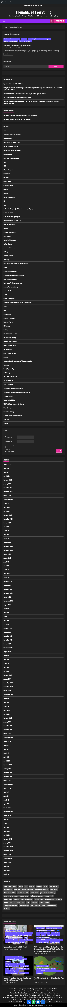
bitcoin (21, 886)
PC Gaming (6, 326)
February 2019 (7, 765)
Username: (8, 437)
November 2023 (8, 550)
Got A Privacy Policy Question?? (30, 995)
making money (24, 896)
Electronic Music (8, 213)
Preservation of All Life (10, 334)
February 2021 (7, 675)
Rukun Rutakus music (9, 345)
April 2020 (6, 710)
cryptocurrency (54, 886)
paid (52, 896)
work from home (52, 905)
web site (37, 905)
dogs (4, 205)
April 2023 (6, 574)
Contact (55, 993)
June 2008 (6, 870)
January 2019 (7, 769)
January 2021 (7, 679)
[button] (3, 21)
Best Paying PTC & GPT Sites (11, 142)
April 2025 (6, 507)
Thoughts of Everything (33, 12)
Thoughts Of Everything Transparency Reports (16, 392)
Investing (24, 39)
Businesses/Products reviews (11, 39)
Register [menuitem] (12, 2)
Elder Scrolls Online (9, 893)
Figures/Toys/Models (9, 232)
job (41, 893)
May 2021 (6, 663)
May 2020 (6, 706)
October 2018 (7, 780)
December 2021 (7, 636)
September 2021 (8, 648)
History (5, 252)
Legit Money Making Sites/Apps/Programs (39, 39)
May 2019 (6, 753)
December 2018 (7, 773)
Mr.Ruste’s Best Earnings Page (18, 993)
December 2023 (8, 546)
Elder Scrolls (53, 889)
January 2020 (7, 722)
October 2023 (7, 554)
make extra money (49, 893)
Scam (27, 902)
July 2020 (6, 698)
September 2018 (8, 784)
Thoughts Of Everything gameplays (13, 388)
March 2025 (6, 511)
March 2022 (6, 624)
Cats (4, 162)
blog (26, 886)
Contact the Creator (12, 995)
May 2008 (6, 874)
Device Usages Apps (9, 197)
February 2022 (7, 628)
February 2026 (7, 480)
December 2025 (8, 488)
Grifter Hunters (7, 244)
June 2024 (6, 527)
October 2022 (7, 597)
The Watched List (8, 380)
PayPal (6, 902)
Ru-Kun (6, 48)
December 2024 (8, 519)
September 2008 (8, 858)
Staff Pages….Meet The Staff (48, 989)
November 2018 (7, 776)
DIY (4, 201)
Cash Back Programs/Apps (11, 158)
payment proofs (49, 899)
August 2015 (7, 815)
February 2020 (7, 718)
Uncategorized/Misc (9, 400)
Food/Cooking (7, 236)
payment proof (39, 899)
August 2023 (7, 558)
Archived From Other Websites (12, 135)
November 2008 (8, 851)
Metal (5, 295)
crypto (45, 886)
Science (5, 357)
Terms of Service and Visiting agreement (17, 1001)
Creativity (6, 178)
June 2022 (6, 613)
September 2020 (8, 695)
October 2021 (7, 644)
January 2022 (7, 632)
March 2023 (6, 577)
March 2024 (6, 538)
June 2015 (6, 819)
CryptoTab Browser (27, 889)
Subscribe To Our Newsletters (52, 1001)
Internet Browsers (8, 256)
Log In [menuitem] (7, 2)
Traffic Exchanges (8, 396)
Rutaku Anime (7, 349)
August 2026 (7, 464)
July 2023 (6, 562)
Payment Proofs (8, 322)
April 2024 (6, 535)
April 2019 (6, 757)
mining (47, 896)
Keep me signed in (11, 446)
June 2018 (6, 796)
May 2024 (6, 531)
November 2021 (7, 640)
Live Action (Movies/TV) (10, 271)
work (43, 905)
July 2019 (6, 745)
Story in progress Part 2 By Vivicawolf (20, 119)
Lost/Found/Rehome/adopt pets (12, 283)
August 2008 (7, 862)
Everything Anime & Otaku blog (12, 220)
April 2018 (6, 804)
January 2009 (7, 843)
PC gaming (17, 902)
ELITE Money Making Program (11, 217)
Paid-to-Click (7, 314)
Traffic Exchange (24, 905)
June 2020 (6, 702)
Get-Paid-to (21, 893)
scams (41, 902)
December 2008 (8, 847)
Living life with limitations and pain (13, 275)
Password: (8, 441)
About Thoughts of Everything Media (26, 989)
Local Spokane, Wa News (10, 279)
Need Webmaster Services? (12, 997)
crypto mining (7, 181)
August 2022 (7, 605)
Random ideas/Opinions (10, 341)
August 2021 (7, 652)
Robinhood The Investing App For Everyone (17, 45)
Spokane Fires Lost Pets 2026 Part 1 (13, 84)
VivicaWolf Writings (8, 412)
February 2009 (7, 839)
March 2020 (6, 714)
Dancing (5, 193)
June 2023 (6, 566)
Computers (6, 174)
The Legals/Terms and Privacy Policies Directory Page (45, 997)
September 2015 (8, 812)
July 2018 (6, 792)
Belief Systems (7, 139)
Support (24, 997)
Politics (5, 330)
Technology (6, 373)
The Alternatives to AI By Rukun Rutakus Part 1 (17, 98)
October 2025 (7, 495)
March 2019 (6, 761)
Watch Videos (60, 21)
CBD (4, 166)
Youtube (6, 909)
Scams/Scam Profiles (9, 353)
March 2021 (6, 671)
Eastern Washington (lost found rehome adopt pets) (18, 209)
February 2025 (7, 515)
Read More (9, 54)
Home (11, 989)
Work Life (6, 420)
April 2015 (6, 827)
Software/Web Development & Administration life (17, 361)
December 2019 (7, 726)
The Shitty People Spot (10, 377)
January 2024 (7, 542)
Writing (5, 423)
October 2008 (7, 855)
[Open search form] (48, 21)
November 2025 (8, 492)
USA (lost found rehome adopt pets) (13, 404)
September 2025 (8, 499)
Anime (14, 886)
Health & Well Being (9, 248)
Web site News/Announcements (12, 416)
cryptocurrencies (8, 185)
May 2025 (6, 503)
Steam (47, 902)
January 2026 (7, 484)
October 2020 (7, 691)
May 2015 (6, 823)
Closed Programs (8, 170)
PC (11, 902)
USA (32, 905)
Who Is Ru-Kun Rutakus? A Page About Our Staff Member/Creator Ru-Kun (33, 991)
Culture (5, 189)
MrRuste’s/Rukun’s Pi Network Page (40, 993)
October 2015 (7, 808)
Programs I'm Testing (25, 41)
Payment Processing (9, 318)
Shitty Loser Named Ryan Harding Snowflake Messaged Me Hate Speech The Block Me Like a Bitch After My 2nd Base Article (48, 949)
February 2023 (7, 581)
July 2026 (6, 468)
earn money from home (41, 889)
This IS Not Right (8, 384)
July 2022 (6, 609)
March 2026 (6, 476)
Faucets (5, 228)
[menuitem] (2, 2)
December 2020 (8, 683)
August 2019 (7, 741)
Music (5, 306)
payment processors (26, 899)
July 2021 (6, 655)
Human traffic (34, 893)
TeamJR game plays (9, 369)
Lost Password (9, 452)
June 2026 (6, 472)
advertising (7, 886)
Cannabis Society (8, 154)
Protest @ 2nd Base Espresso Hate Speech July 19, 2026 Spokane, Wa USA (24, 94)
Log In (59, 451)
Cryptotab (17, 889)
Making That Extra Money (11, 41)
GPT (27, 893)
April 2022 (6, 620)
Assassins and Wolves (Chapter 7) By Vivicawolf (23, 115)
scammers (34, 902)
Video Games (7, 408)
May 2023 (6, 570)
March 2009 (6, 835)
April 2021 (6, 667)
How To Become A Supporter (51, 995)
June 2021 (6, 659)
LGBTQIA (5, 267)
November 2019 (7, 730)
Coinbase (39, 886)
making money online (37, 896)
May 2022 (6, 616)
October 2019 (7, 734)
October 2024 (7, 523)
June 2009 (6, 831)
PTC (23, 902)
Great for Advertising (9, 240)
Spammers (6, 365)
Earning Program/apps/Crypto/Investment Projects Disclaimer (33, 999)
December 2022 (8, 589)
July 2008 (6, 866)
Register (7, 449)
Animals (5, 131)
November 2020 (8, 687)
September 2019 (8, 737)
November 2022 (8, 593)
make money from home (11, 896)
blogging (31, 886)
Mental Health (7, 291)
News (4, 310)
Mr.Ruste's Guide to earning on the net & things (17, 302)
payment (16, 899)
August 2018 (7, 788)
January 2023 (7, 585)
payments (59, 899)
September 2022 (8, 601)
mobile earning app (8, 299)
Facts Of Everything (9, 224)
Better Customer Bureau (10, 146)
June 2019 (6, 749)
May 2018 (6, 800)
